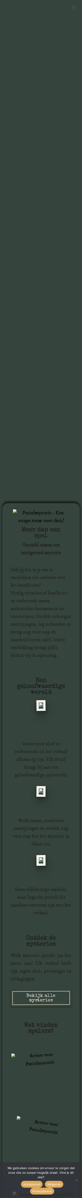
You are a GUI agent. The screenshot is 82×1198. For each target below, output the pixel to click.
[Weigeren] (76, 1180)
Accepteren (32, 1184)
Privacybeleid (42, 1191)
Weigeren (54, 1184)
